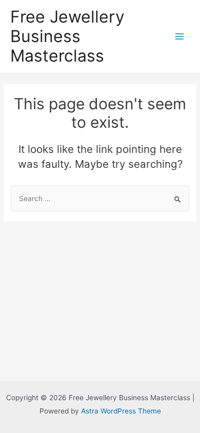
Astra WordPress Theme (121, 411)
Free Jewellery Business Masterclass (67, 36)
